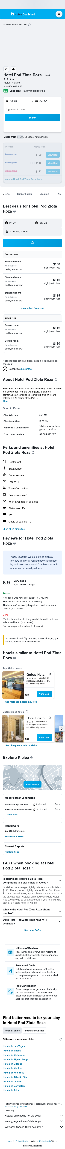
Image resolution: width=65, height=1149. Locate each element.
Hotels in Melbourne (14, 1055)
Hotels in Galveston (14, 1085)
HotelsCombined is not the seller (23, 1115)
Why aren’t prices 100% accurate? (24, 1127)
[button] (5, 14)
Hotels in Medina (12, 1068)
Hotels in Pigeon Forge (15, 1059)
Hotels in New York (13, 1072)
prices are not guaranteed (16, 1106)
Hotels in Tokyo (11, 1090)
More (5, 401)
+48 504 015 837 (12, 86)
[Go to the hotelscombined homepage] (23, 13)
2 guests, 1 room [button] (15, 109)
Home (9, 1141)
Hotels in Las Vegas (14, 1046)
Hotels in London (12, 1081)
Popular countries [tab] (34, 1030)
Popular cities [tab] (12, 1030)
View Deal (44, 693)
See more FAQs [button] (32, 930)
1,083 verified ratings (33, 90)
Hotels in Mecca (12, 1050)
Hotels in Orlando (12, 1063)
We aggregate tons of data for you (23, 1121)
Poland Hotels (22, 1141)
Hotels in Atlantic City (15, 1077)
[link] (21, 702)
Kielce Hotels (45, 1141)
